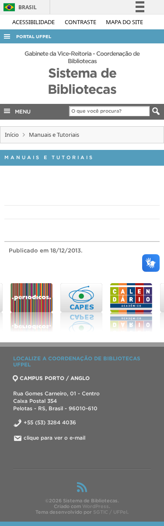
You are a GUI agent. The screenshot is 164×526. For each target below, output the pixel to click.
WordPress (95, 506)
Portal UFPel (33, 36)
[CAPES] (75, 307)
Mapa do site (124, 22)
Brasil (18, 7)
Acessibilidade (34, 22)
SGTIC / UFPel (110, 512)
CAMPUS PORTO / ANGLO (55, 378)
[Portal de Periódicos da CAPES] (25, 307)
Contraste (81, 22)
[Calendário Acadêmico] (125, 307)
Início (12, 135)
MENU (21, 111)
